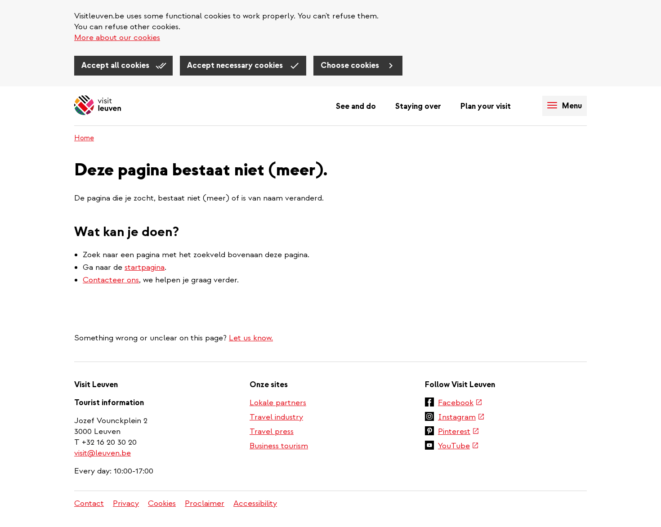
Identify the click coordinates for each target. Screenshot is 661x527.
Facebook (460, 403)
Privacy (126, 503)
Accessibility (255, 503)
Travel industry (276, 417)
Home (84, 138)
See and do (356, 106)
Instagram (461, 418)
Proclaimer (204, 503)
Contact (89, 503)
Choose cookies (351, 65)
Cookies (162, 503)
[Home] (97, 106)
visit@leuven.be (102, 453)
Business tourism (279, 446)
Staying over (418, 106)
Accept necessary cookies (236, 65)
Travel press (272, 431)
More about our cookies (117, 37)
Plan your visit (485, 106)
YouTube (458, 446)
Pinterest (458, 432)
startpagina (145, 267)
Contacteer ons (111, 280)
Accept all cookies (116, 65)
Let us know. (251, 338)
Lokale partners (278, 402)
